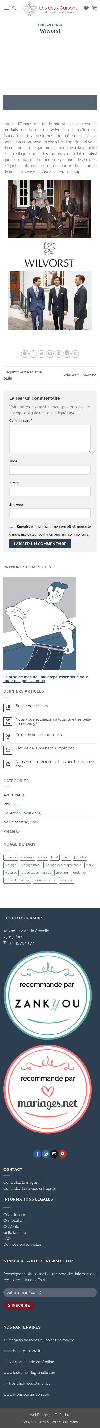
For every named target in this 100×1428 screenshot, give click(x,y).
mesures (11, 872)
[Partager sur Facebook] (33, 354)
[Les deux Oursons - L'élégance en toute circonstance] (50, 8)
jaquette (80, 857)
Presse (9, 831)
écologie (66, 880)
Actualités (11, 795)
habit (54, 857)
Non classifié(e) (50, 24)
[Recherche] (14, 8)
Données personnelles (22, 1244)
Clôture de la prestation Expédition (45, 748)
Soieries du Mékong (80, 375)
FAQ (7, 1238)
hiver (66, 857)
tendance (79, 872)
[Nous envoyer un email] (54, 1154)
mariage (11, 865)
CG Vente (11, 1226)
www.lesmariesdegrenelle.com (30, 1372)
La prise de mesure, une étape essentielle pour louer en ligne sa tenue (45, 679)
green (42, 857)
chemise (11, 857)
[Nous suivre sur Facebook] (37, 1154)
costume (27, 857)
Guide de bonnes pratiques (39, 735)
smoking (62, 872)
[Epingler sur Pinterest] (58, 354)
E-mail (15, 483)
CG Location (13, 1220)
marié (90, 865)
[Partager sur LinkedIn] (67, 354)
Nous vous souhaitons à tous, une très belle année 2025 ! (53, 721)
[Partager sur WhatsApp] (25, 354)
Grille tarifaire (14, 1232)
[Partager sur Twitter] (41, 354)
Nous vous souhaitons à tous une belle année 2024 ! (55, 764)
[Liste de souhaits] (86, 8)
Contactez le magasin (21, 1182)
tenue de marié (45, 880)
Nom (14, 461)
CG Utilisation (14, 1215)
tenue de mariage (17, 880)
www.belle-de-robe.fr (21, 1351)
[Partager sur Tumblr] (75, 354)
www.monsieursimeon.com (26, 1394)
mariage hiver (30, 865)
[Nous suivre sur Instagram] (46, 1154)
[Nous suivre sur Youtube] (63, 1154)
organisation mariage (36, 872)
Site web (16, 505)
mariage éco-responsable (63, 865)
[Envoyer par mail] (50, 354)
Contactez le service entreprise (29, 1188)
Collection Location (20, 813)
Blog (7, 804)
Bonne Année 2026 (32, 706)
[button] (6, 8)
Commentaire (20, 421)
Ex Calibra (62, 1415)
